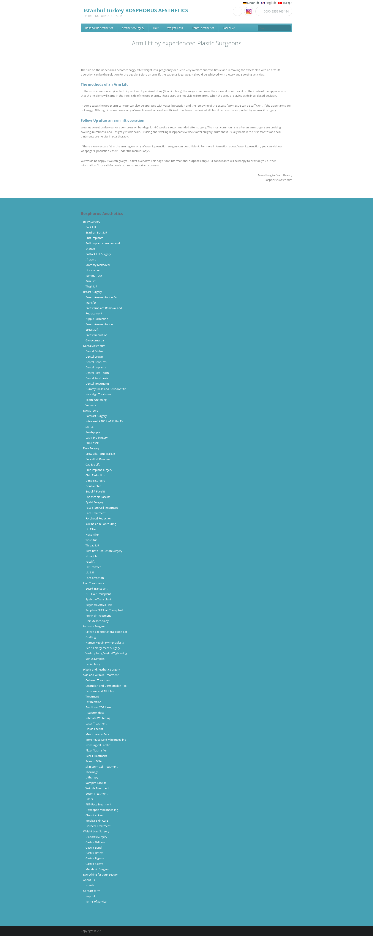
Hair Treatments (93, 583)
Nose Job (91, 556)
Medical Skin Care (96, 820)
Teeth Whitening (96, 400)
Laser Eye (229, 28)
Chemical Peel (94, 815)
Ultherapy (91, 777)
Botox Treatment (96, 794)
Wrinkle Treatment (97, 788)
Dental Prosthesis (96, 378)
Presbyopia (92, 432)
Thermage (91, 772)
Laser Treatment (96, 723)
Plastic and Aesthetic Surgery (101, 669)
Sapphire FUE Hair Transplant (104, 610)
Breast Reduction (96, 335)
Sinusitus (91, 540)
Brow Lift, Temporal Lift (100, 454)
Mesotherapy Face (97, 734)
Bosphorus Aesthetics (99, 28)
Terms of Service (95, 901)
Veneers (90, 405)
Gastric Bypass (94, 858)
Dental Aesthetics (203, 28)
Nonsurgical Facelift (98, 745)
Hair (155, 28)
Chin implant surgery (98, 470)
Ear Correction (94, 578)
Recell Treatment (96, 756)
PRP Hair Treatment (98, 615)
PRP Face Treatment (98, 804)
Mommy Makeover (97, 265)
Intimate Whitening (97, 718)
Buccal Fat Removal (97, 459)
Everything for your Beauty (100, 874)
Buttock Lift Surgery (98, 254)
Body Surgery (91, 222)
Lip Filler (90, 529)
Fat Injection (93, 702)
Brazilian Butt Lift (96, 232)
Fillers (89, 799)
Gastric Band (93, 847)
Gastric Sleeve (94, 864)
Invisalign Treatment (98, 394)
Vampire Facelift (95, 783)
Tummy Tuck (93, 276)
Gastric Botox (94, 853)
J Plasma (90, 259)
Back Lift (90, 227)
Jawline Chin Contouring (100, 524)
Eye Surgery (90, 410)
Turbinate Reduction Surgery (103, 551)
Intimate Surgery (94, 626)
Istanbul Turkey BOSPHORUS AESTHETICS (136, 10)
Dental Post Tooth (97, 373)
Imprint (90, 896)
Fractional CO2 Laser (98, 707)
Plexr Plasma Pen (96, 750)
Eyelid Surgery (94, 502)
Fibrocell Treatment (98, 826)
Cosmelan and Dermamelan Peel (106, 686)
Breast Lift (91, 329)
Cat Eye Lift (92, 464)
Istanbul (90, 885)
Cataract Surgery (96, 416)
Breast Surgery (92, 292)
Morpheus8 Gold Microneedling (105, 740)
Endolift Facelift (95, 491)
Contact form (91, 891)
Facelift (90, 561)
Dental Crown (94, 356)
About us (89, 880)
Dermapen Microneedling (101, 810)
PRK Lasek (92, 443)
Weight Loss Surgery (96, 831)
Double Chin (93, 486)
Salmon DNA (93, 761)
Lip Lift (89, 572)
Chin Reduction (95, 475)
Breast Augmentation (99, 324)
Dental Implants (95, 367)
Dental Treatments (97, 383)
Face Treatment (95, 513)
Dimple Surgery (95, 481)
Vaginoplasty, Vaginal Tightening (106, 653)
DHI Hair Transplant (98, 594)
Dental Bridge (94, 351)
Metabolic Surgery (97, 869)
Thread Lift (92, 545)
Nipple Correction (96, 319)
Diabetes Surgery (96, 837)
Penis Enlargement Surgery (102, 648)
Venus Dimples (94, 659)
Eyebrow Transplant (98, 599)
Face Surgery (91, 448)
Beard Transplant (97, 588)
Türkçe (287, 3)
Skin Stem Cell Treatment (101, 767)
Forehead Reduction (98, 518)
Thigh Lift (91, 286)
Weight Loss (175, 28)
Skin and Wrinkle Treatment (101, 675)
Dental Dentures (95, 362)
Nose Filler (92, 535)
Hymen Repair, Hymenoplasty (104, 642)
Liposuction (93, 270)
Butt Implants (94, 238)
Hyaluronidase (94, 713)
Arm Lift (90, 281)
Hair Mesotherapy (97, 621)
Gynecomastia (94, 340)
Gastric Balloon (95, 842)
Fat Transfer (93, 567)
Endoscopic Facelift (97, 497)
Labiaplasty (92, 664)
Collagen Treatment (98, 680)
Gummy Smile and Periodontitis (105, 389)
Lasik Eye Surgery (96, 437)
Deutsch (253, 3)
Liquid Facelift (94, 729)
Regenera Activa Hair (98, 605)
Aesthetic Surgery (133, 28)
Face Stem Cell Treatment (101, 508)
